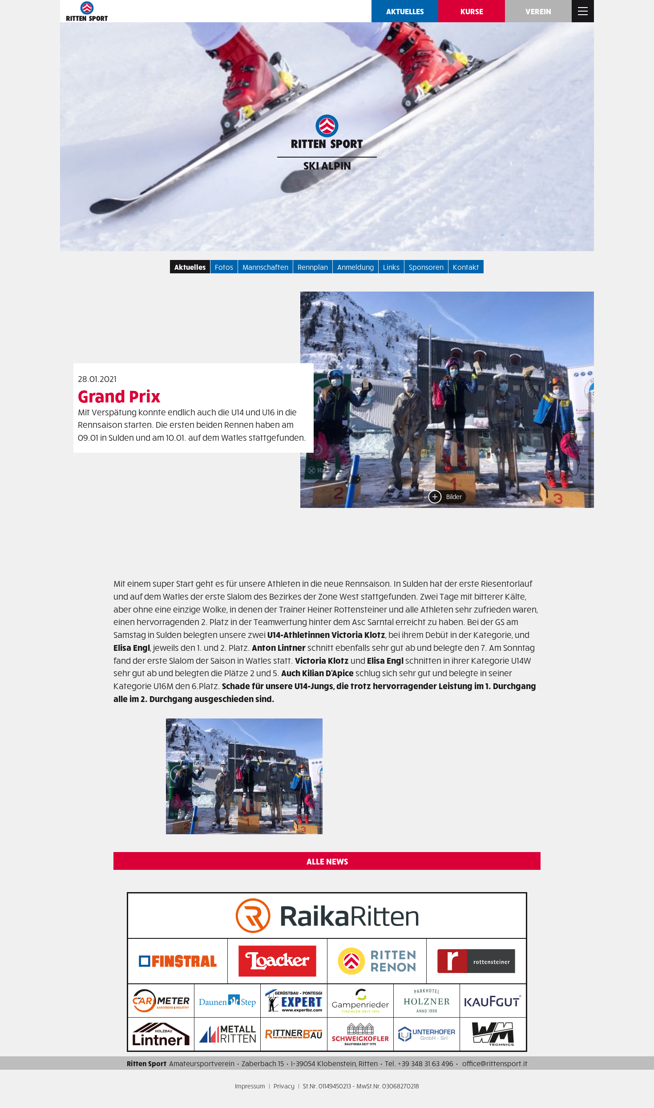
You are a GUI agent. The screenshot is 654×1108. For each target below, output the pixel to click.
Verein (538, 11)
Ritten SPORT (86, 11)
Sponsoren (426, 266)
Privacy (284, 1086)
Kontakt (466, 266)
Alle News (327, 861)
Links (391, 266)
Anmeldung (355, 266)
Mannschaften (265, 266)
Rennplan (313, 266)
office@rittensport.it (495, 1063)
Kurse (471, 11)
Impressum (250, 1086)
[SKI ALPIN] (327, 133)
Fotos (224, 266)
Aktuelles (405, 11)
